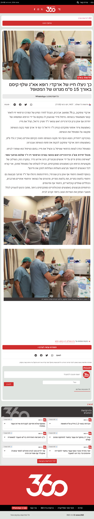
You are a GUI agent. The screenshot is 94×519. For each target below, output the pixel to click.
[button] (31, 104)
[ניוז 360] (51, 9)
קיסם (61, 341)
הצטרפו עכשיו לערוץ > (47, 347)
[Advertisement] (47, 320)
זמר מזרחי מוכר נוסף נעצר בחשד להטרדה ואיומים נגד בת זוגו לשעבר (72, 452)
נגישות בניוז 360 (47, 508)
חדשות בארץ (82, 18)
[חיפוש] (78, 2)
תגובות (6, 104)
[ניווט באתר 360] (59, 9)
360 (90, 18)
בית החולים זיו (69, 341)
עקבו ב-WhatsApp (19, 508)
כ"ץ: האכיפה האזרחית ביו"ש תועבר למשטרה (26, 437)
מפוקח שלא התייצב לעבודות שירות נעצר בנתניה (28, 424)
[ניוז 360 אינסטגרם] (38, 9)
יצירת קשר (84, 2)
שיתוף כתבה (47, 23)
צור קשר (33, 508)
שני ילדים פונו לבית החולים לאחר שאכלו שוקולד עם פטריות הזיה (28, 452)
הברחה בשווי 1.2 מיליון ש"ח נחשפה (75, 423)
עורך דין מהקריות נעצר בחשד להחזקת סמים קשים (71, 438)
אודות (80, 508)
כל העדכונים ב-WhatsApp (47, 96)
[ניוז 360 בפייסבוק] (34, 9)
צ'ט (92, 2)
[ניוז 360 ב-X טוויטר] (41, 9)
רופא (57, 341)
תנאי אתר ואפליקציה (66, 508)
